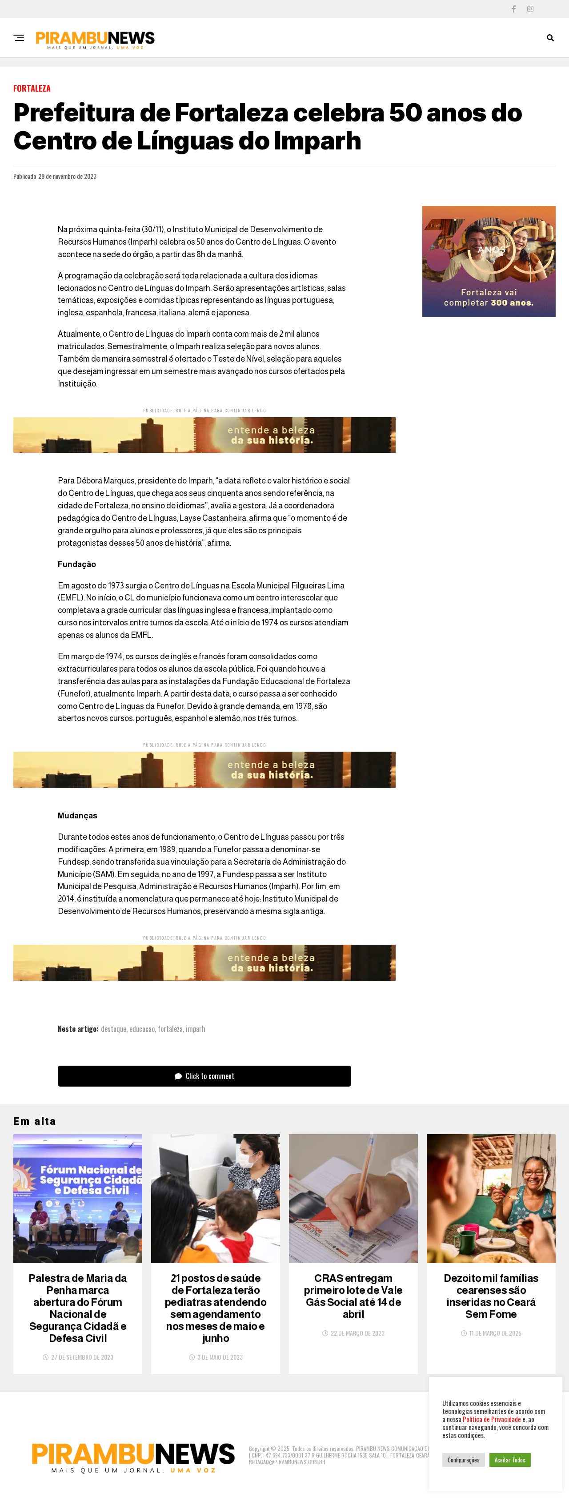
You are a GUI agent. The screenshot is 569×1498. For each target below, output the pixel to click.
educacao (142, 1028)
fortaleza (170, 1028)
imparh (195, 1028)
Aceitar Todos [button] (510, 1459)
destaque (113, 1028)
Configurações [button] (464, 1459)
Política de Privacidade (492, 1419)
